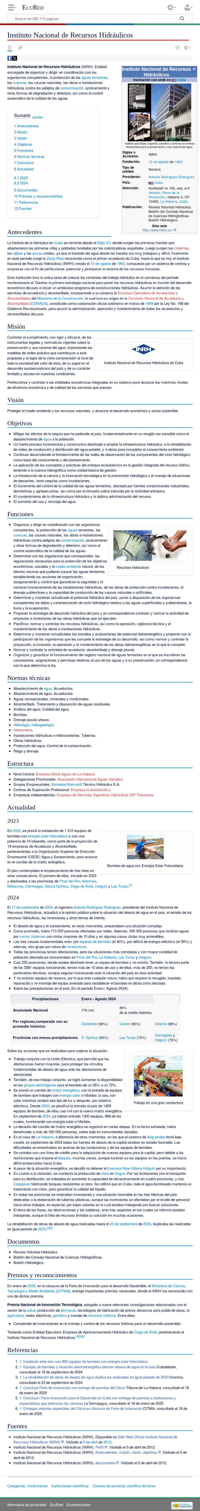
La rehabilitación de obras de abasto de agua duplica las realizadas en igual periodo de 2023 (96, 1377)
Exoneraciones (78, 1504)
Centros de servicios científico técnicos (124, 1485)
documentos (105, 1462)
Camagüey (163, 1034)
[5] (80, 1336)
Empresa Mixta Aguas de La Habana (65, 773)
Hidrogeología (42, 724)
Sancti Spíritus (56, 886)
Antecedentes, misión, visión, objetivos (126, 1452)
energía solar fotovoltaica (48, 835)
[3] (51, 1228)
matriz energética (66, 1090)
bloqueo (64, 1157)
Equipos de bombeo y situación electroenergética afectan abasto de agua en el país (89, 1366)
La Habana (168, 201)
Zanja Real (55, 258)
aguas (73, 529)
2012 (107, 1441)
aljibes (18, 253)
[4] (77, 1336)
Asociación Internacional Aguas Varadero (90, 779)
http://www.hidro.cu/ (157, 229)
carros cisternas (32, 936)
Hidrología (21, 724)
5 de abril (90, 1441)
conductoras (76, 946)
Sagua (120, 1173)
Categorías (16, 1485)
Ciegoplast (21, 1183)
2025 (31, 1285)
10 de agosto (159, 161)
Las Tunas (119, 886)
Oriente (161, 1023)
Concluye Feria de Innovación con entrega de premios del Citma (74, 1387)
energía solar (70, 1095)
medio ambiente (68, 566)
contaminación (71, 87)
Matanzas (15, 886)
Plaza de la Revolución (164, 194)
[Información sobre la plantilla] (194, 68)
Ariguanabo (156, 1136)
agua (47, 438)
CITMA (63, 1290)
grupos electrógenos (40, 1084)
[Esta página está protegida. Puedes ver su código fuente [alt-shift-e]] (169, 47)
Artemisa (89, 880)
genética (60, 1315)
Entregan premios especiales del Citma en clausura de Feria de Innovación (82, 1408)
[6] (83, 1336)
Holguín (101, 886)
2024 (49, 907)
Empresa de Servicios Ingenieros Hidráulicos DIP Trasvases (105, 794)
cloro (105, 1173)
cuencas (20, 82)
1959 (149, 303)
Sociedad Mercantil (66, 784)
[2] (48, 1228)
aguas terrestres (94, 77)
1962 (178, 161)
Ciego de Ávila (81, 886)
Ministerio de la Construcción (60, 298)
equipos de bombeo (95, 941)
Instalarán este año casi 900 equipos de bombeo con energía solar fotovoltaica (85, 1361)
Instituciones (38, 1485)
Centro (125, 1023)
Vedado (154, 192)
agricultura (15, 1315)
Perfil (99, 1447)
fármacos (68, 1310)
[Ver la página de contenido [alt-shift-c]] (9, 47)
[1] (130, 885)
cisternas (181, 247)
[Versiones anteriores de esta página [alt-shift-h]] (177, 47)
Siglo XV (103, 242)
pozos (37, 253)
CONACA (38, 303)
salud (31, 1310)
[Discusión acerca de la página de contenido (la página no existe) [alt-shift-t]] (20, 47)
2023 (16, 830)
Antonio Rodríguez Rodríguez (171, 176)
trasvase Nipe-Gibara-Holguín (131, 1168)
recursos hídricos (102, 1315)
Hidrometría (22, 729)
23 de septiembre (123, 1223)
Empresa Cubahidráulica (90, 789)
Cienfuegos (34, 886)
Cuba (182, 79)
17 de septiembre (25, 907)
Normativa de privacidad (26, 1504)
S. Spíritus (89, 1037)
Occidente (89, 1023)
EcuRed (33, 7)
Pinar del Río (69, 880)
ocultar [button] (37, 117)
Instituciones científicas (70, 1485)
